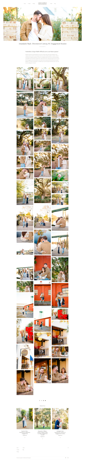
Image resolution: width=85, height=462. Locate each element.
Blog (55, 3)
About (51, 3)
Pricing (34, 3)
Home (25, 3)
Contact (29, 3)
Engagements (42, 46)
